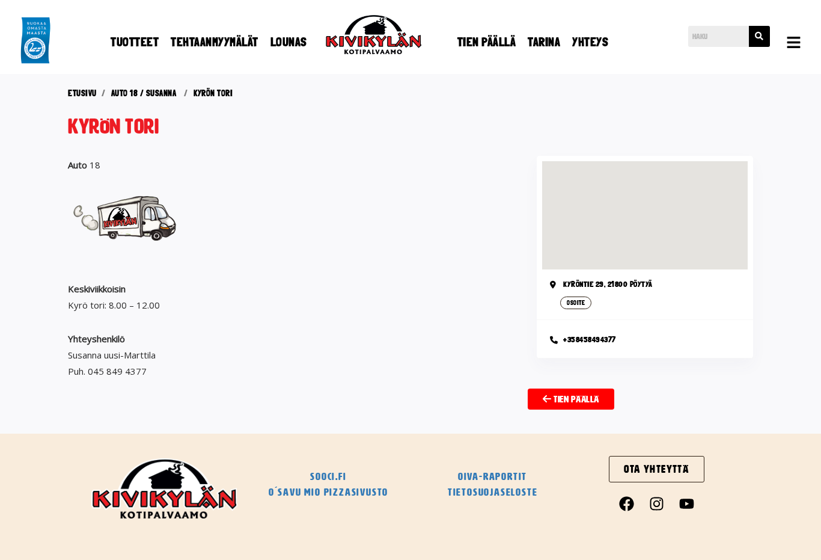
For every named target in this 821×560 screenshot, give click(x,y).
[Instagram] (657, 503)
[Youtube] (687, 503)
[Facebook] (627, 503)
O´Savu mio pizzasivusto (328, 492)
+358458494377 (589, 339)
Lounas (288, 42)
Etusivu (82, 93)
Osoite (576, 303)
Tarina (544, 42)
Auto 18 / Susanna (144, 93)
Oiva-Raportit (492, 476)
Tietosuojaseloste (493, 492)
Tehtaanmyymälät (214, 42)
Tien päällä (486, 42)
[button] (794, 43)
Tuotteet (135, 42)
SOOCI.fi (328, 476)
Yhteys (590, 42)
